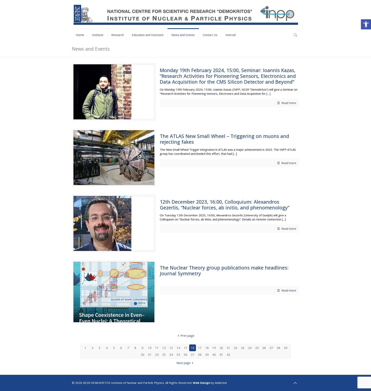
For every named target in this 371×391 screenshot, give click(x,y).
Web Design (201, 383)
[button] (366, 24)
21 (228, 348)
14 (178, 348)
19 (214, 348)
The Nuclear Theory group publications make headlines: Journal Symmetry (224, 270)
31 (149, 354)
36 (185, 354)
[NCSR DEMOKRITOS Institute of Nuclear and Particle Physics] (185, 14)
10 (149, 348)
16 (192, 348)
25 (257, 348)
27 (271, 348)
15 (185, 348)
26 (264, 348)
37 (192, 354)
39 (207, 354)
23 (242, 348)
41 (221, 354)
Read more (288, 103)
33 (164, 354)
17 (200, 348)
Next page (183, 363)
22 (235, 348)
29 (285, 348)
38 (200, 354)
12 (164, 348)
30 (142, 354)
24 (250, 348)
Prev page (187, 335)
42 (228, 354)
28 (278, 348)
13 (171, 348)
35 (178, 354)
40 (214, 354)
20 (221, 348)
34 (171, 354)
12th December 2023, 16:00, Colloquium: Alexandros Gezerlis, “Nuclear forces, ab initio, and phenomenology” (224, 204)
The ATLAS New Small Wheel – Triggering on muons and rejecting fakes (224, 139)
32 (157, 354)
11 (157, 348)
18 (207, 348)
